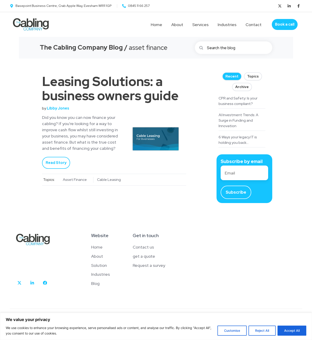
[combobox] (233, 47)
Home (156, 24)
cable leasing (109, 179)
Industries (227, 24)
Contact (254, 24)
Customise (232, 330)
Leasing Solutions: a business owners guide (110, 88)
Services (200, 24)
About (177, 24)
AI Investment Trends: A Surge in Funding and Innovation (238, 120)
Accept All (292, 330)
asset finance (75, 179)
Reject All (262, 330)
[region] (156, 326)
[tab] (232, 76)
